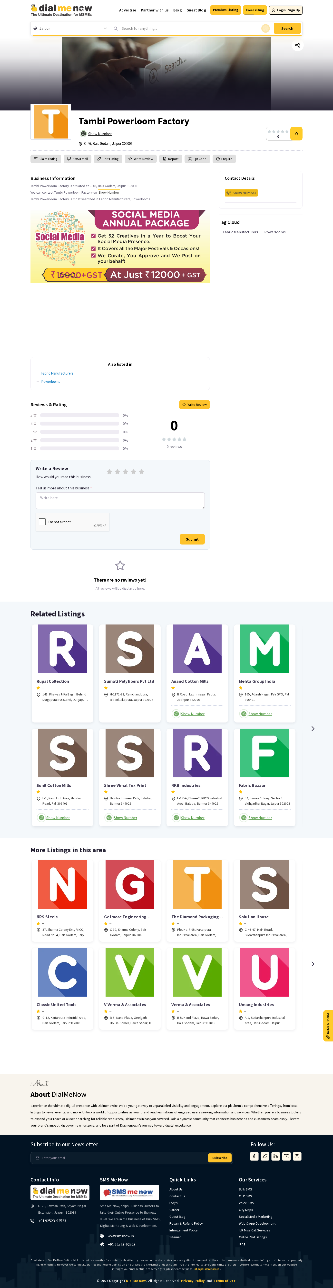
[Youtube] (286, 1156)
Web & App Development (257, 1223)
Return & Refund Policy (186, 1223)
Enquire (226, 159)
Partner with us (154, 10)
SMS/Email (80, 159)
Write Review (143, 159)
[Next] (312, 728)
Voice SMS (246, 1203)
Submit (192, 539)
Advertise (127, 10)
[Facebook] (254, 1156)
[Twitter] (265, 1156)
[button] (225, 10)
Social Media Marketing (256, 1216)
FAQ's (173, 1203)
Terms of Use (224, 1280)
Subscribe (219, 1158)
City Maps (246, 1210)
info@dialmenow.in (206, 1269)
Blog (177, 10)
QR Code (200, 159)
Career (174, 1210)
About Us (176, 1189)
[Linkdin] (275, 1156)
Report (173, 159)
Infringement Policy (183, 1230)
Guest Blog (196, 10)
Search (287, 28)
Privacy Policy (193, 1280)
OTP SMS (245, 1196)
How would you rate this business (63, 476)
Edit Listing (111, 159)
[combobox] (39, 28)
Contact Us (177, 1196)
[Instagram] (297, 1156)
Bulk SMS (245, 1189)
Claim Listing (48, 159)
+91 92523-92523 (52, 1220)
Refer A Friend (328, 1023)
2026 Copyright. (124, 1280)
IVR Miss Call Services (254, 1230)
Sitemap (175, 1237)
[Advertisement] (120, 317)
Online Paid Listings (253, 1237)
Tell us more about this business (64, 487)
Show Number (100, 133)
